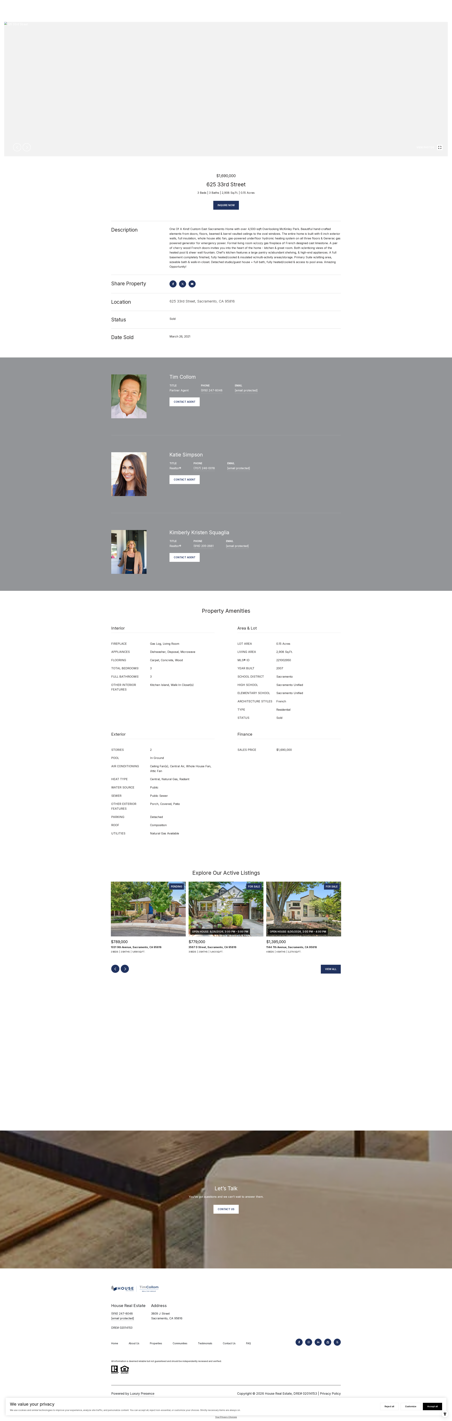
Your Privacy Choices (226, 1417)
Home (114, 1343)
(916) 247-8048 (211, 390)
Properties (156, 1343)
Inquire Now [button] (226, 205)
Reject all (389, 1406)
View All (331, 969)
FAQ (248, 1343)
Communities (180, 1343)
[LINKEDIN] (318, 1342)
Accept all (432, 1406)
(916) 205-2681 (204, 546)
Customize (410, 1406)
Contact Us (229, 1343)
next (27, 147)
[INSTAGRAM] (308, 1342)
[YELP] (337, 1342)
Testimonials (205, 1343)
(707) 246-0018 (204, 468)
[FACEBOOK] (299, 1342)
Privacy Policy (330, 1393)
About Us (134, 1343)
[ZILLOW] (327, 1342)
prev (17, 147)
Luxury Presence (142, 1393)
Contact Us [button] (226, 1209)
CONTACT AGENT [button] (184, 401)
